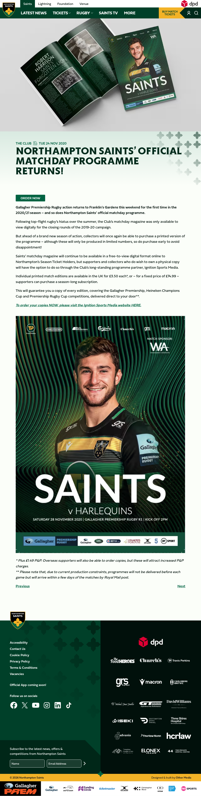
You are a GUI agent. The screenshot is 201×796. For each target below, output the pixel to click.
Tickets (60, 13)
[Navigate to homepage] (9, 10)
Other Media (183, 777)
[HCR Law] (179, 736)
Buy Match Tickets (170, 12)
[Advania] (123, 735)
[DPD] (151, 642)
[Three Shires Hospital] (179, 720)
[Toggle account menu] (189, 12)
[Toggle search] (196, 12)
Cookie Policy (19, 655)
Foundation (65, 3)
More (129, 13)
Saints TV (108, 13)
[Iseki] (123, 720)
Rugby (83, 13)
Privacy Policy (20, 661)
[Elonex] (151, 751)
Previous (23, 586)
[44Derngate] (179, 751)
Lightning (44, 3)
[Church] (151, 660)
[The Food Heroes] (123, 660)
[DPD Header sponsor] (189, 3)
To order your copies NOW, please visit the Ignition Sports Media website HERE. (78, 305)
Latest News (34, 13)
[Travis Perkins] (179, 660)
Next (181, 586)
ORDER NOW (30, 198)
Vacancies (17, 673)
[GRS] (123, 682)
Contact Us (17, 648)
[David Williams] (179, 704)
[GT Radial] (151, 704)
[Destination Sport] (151, 720)
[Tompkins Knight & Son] (123, 751)
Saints (27, 3)
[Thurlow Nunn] (151, 735)
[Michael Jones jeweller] (123, 704)
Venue (84, 3)
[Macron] (151, 682)
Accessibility (19, 642)
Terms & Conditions (23, 667)
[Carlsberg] (179, 682)
